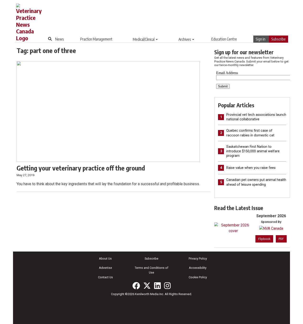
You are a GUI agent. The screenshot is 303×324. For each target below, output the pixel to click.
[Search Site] (50, 39)
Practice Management (96, 39)
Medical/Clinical (144, 39)
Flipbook (264, 239)
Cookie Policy (198, 277)
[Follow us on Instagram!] (167, 285)
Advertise (105, 268)
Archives (184, 39)
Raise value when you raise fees (251, 168)
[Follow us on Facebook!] (136, 285)
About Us (105, 258)
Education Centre (224, 39)
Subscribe (278, 39)
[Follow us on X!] (147, 285)
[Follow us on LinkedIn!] (157, 285)
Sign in (260, 39)
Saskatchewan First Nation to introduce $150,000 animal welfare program (253, 151)
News (59, 39)
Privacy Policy (198, 258)
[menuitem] (59, 39)
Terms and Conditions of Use (151, 270)
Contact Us (105, 277)
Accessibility (197, 268)
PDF (281, 239)
